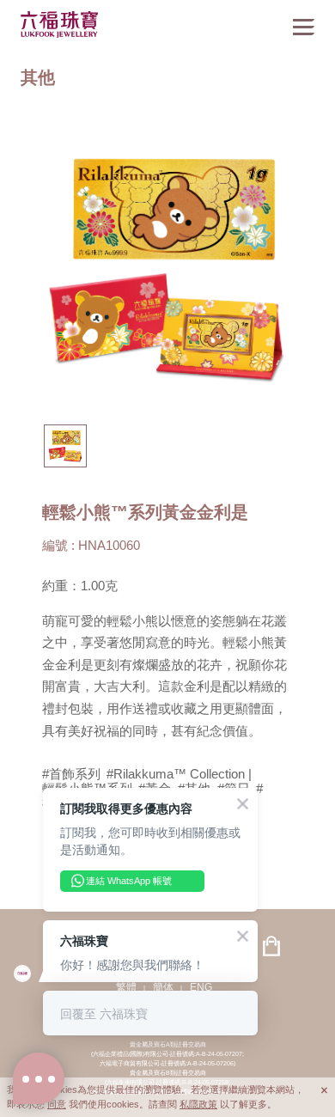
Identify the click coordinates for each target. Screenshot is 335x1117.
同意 (56, 1104)
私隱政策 (198, 1104)
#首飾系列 (71, 774)
